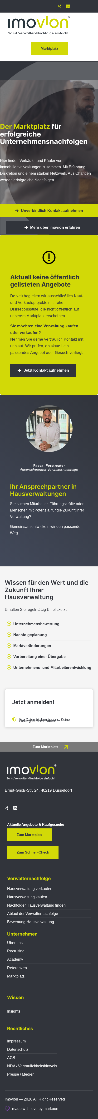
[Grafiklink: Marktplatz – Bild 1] (39, 25)
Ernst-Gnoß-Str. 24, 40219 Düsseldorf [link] (38, 790)
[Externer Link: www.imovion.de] (66, 747)
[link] (60, 6)
